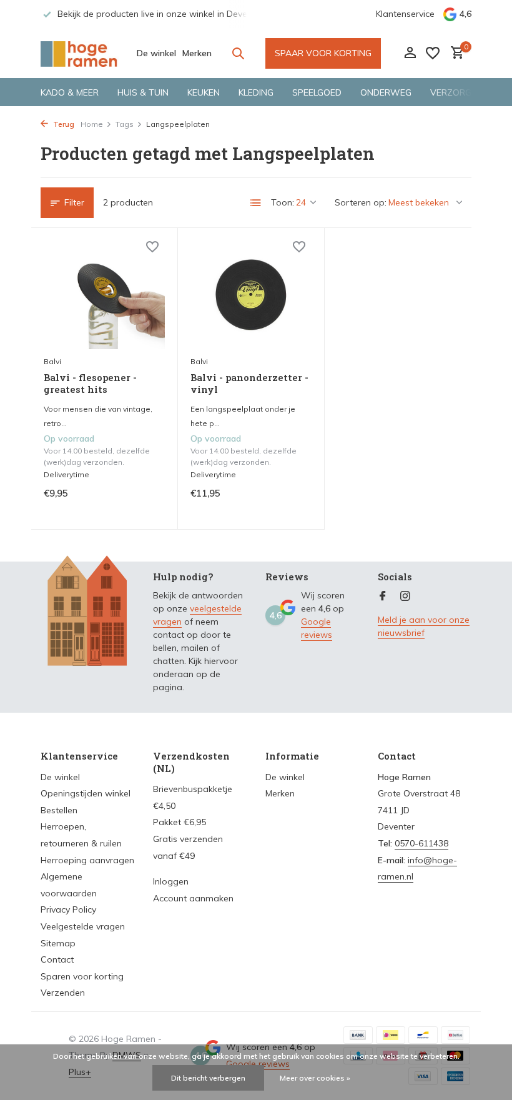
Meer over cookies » (315, 1078)
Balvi (52, 361)
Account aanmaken (193, 898)
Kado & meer (70, 92)
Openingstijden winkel (85, 793)
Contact (57, 959)
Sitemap (58, 943)
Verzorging (458, 92)
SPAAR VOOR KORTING (323, 53)
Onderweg (385, 92)
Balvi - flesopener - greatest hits (90, 384)
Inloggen (171, 881)
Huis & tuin (143, 92)
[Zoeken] (238, 53)
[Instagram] (405, 596)
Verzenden (63, 992)
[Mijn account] (410, 53)
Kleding (256, 92)
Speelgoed (317, 92)
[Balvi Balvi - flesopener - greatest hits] (104, 294)
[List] (256, 203)
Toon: (282, 202)
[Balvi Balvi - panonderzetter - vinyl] (251, 294)
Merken (197, 53)
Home (92, 124)
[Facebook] (383, 596)
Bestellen (59, 810)
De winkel (156, 53)
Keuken (203, 92)
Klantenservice (405, 13)
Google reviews (316, 628)
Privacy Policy (68, 909)
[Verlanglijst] (433, 53)
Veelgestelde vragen (83, 926)
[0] (454, 53)
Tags (125, 124)
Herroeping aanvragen (87, 860)
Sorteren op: (360, 202)
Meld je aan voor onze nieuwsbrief (424, 626)
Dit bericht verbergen (208, 1078)
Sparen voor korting (82, 976)
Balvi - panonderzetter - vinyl (249, 384)
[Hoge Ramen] (80, 53)
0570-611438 (421, 843)
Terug (62, 124)
